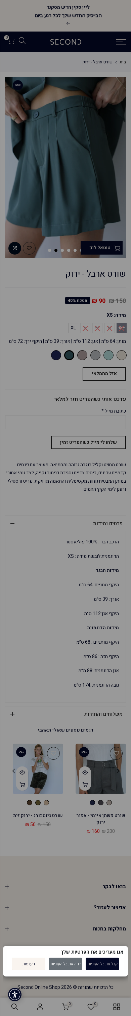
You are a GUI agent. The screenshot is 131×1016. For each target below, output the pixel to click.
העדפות (29, 963)
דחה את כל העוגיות (66, 963)
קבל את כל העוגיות (103, 963)
